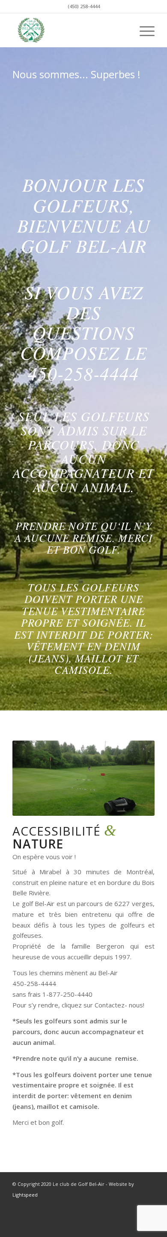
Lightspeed (25, 1194)
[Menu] (143, 30)
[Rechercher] (122, 30)
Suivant (135, 778)
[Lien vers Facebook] (135, 1204)
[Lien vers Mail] (148, 1204)
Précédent (32, 778)
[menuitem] (122, 30)
